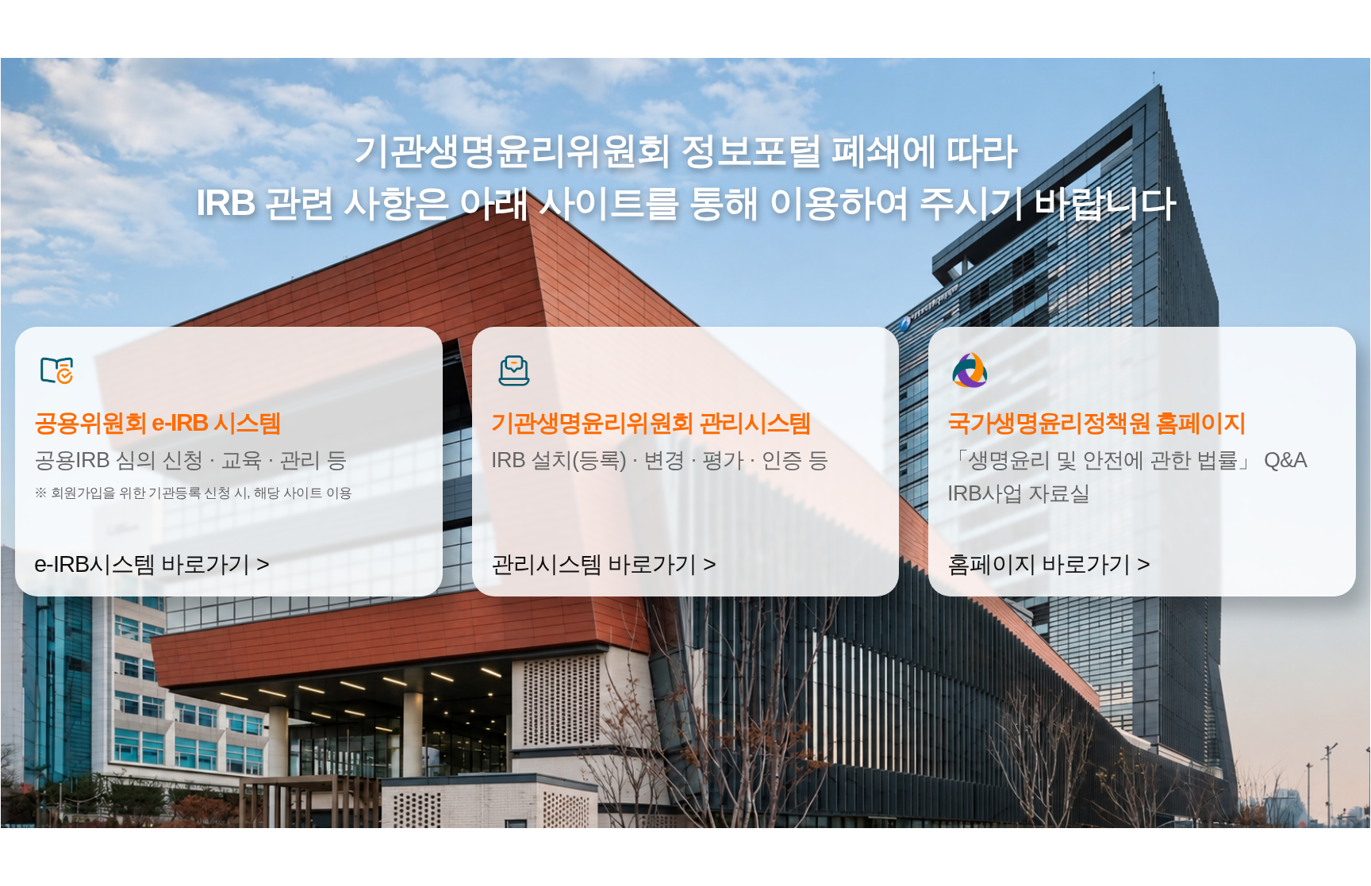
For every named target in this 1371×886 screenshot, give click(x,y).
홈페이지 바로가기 (1039, 564)
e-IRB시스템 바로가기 (142, 564)
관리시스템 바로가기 (594, 564)
